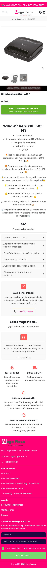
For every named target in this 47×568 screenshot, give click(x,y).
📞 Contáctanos (23, 311)
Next (43, 47)
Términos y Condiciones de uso (16, 493)
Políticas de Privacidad (12, 488)
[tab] (23, 237)
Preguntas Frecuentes (12, 504)
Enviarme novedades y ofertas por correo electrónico (25, 548)
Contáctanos (7, 509)
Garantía (5, 473)
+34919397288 (10, 462)
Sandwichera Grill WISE (26, 19)
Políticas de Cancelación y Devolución (20, 483)
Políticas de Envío (10, 478)
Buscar (4, 515)
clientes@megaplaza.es (15, 456)
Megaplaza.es (30, 564)
